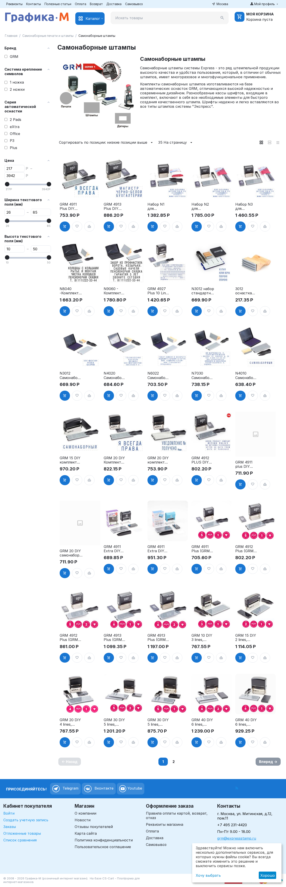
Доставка (114, 4)
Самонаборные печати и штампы (48, 36)
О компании (85, 813)
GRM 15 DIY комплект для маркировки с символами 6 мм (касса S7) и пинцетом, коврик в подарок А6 (71, 460)
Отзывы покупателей (94, 826)
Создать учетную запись (25, 820)
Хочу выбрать (208, 875)
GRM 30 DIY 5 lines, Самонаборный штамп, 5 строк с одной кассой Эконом (158, 722)
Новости (82, 820)
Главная (11, 36)
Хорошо (267, 875)
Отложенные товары (22, 833)
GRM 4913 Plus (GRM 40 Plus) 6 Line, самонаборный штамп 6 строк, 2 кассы (158, 637)
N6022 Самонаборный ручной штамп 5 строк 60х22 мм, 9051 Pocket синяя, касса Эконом (158, 375)
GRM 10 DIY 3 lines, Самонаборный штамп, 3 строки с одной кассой (202, 637)
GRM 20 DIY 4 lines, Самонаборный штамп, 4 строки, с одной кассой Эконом (71, 722)
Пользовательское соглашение (103, 847)
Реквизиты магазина (164, 824)
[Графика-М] (36, 16)
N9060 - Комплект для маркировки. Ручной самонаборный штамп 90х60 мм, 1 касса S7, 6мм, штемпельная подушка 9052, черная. (115, 291)
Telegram (69, 788)
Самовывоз (134, 4)
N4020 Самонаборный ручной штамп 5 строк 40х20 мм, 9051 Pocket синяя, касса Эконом (115, 375)
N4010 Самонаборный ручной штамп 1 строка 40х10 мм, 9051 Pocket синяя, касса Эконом (246, 375)
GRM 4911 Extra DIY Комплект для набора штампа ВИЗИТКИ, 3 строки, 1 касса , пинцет (115, 549)
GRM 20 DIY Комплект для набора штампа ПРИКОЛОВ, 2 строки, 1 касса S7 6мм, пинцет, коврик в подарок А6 (115, 460)
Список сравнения (20, 840)
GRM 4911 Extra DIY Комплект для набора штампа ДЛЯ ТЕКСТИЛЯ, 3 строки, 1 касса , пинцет (157, 549)
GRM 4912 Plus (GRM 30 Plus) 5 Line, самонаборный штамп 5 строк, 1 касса (246, 549)
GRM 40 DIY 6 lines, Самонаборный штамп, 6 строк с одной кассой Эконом (246, 722)
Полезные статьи (57, 4)
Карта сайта (86, 833)
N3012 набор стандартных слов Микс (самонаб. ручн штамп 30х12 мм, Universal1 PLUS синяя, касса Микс (202, 291)
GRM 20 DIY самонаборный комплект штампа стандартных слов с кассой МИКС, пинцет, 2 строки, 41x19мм (71, 553)
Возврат (96, 4)
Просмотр (79, 192)
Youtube (134, 788)
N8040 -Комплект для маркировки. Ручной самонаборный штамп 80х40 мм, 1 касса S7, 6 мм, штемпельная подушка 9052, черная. (71, 291)
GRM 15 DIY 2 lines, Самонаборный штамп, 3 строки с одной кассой (246, 637)
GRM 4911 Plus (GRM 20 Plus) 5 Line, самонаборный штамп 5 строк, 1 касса (202, 549)
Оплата (80, 4)
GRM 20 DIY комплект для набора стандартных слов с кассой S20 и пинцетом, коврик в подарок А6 (158, 460)
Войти (9, 813)
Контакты (33, 4)
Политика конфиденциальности (104, 840)
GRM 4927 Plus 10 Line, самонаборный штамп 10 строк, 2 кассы (158, 291)
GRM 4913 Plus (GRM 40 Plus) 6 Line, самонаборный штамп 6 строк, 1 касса (115, 637)
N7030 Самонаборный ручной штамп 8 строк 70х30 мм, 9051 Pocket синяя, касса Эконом (202, 375)
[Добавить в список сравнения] (89, 226)
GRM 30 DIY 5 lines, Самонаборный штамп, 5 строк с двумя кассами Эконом (115, 722)
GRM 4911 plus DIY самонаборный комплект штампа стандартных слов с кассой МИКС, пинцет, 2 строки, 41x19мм (246, 464)
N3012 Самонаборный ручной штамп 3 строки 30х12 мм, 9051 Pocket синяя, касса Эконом (71, 375)
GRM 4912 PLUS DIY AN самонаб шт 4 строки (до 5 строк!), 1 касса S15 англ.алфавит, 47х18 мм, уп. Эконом (202, 460)
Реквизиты (14, 4)
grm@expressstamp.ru (236, 838)
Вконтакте (103, 788)
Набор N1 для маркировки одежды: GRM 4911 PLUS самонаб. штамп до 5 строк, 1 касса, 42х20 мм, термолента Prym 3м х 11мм (158, 206)
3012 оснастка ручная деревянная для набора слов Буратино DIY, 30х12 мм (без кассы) (245, 291)
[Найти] (222, 18)
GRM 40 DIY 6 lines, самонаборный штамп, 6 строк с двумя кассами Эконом (202, 722)
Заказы (9, 826)
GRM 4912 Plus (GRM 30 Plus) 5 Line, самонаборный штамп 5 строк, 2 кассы (71, 637)
